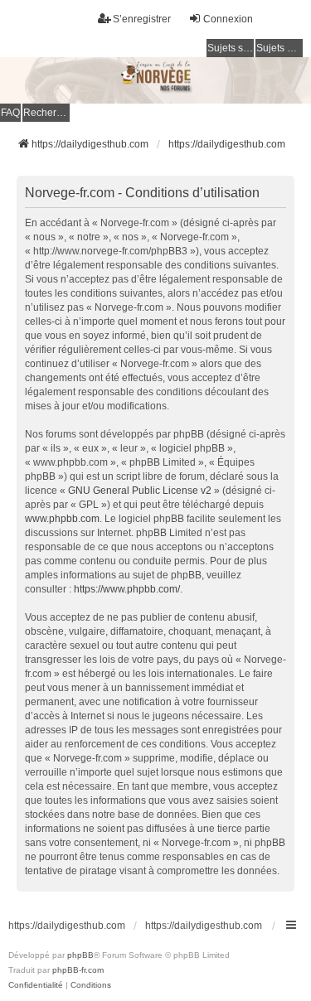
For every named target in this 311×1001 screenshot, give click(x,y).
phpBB (80, 955)
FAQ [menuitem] (10, 112)
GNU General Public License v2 (139, 490)
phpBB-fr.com (78, 969)
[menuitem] (35, 985)
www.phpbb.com (62, 519)
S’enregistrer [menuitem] (142, 19)
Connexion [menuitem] (228, 19)
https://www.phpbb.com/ (127, 589)
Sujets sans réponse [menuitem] (230, 48)
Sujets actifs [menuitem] (279, 48)
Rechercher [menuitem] (46, 112)
